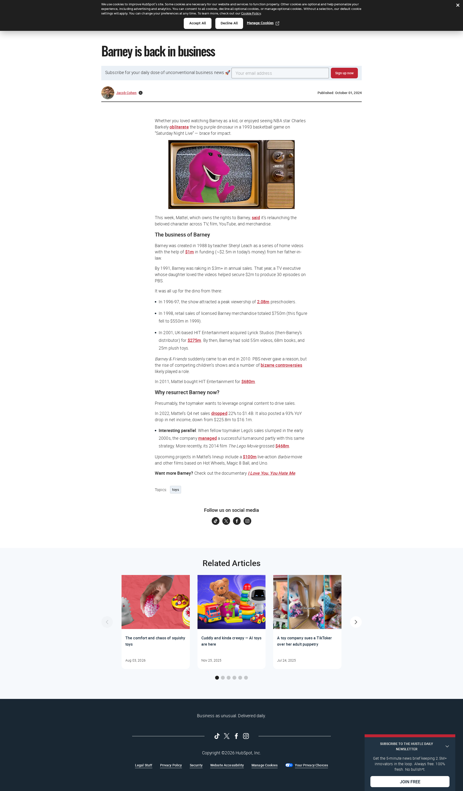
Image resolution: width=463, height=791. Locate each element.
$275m (194, 340)
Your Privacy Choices (311, 765)
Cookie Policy (251, 13)
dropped (219, 413)
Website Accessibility (227, 765)
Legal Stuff (143, 765)
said (256, 217)
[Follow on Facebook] (237, 521)
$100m (250, 457)
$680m (248, 381)
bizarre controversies (281, 365)
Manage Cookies (260, 23)
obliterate (179, 127)
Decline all (229, 23)
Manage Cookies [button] (265, 765)
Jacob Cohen (126, 92)
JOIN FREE (410, 781)
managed (207, 438)
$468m (282, 446)
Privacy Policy (171, 765)
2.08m (263, 301)
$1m (189, 252)
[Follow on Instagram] (247, 521)
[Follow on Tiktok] (215, 521)
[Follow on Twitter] (226, 521)
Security (196, 765)
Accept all (197, 23)
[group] (156, 622)
